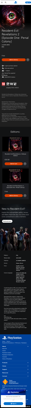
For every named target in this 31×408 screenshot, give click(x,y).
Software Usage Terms (26, 401)
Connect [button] (4, 376)
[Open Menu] (2, 2)
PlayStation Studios (6, 352)
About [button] (4, 346)
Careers (4, 350)
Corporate (4, 356)
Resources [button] (5, 372)
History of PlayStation (7, 359)
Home (3, 341)
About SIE (4, 348)
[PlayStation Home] (15, 2)
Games (8, 341)
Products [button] (4, 362)
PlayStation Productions (7, 354)
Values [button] (4, 366)
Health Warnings (7, 317)
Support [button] (4, 369)
